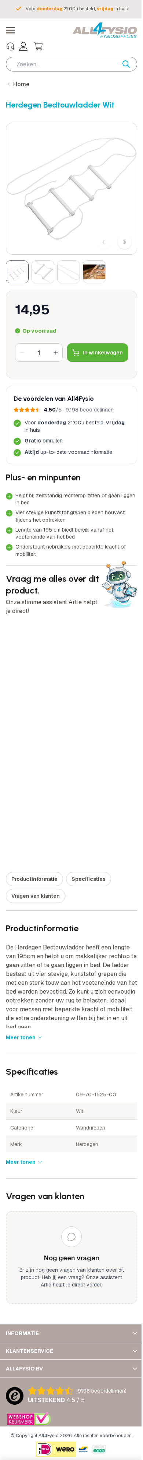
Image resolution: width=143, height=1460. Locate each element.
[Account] (23, 46)
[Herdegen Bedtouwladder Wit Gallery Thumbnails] (56, 266)
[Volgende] (119, 236)
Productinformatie (34, 873)
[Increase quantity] (55, 347)
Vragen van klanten (35, 890)
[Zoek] (124, 64)
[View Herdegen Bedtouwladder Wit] (17, 266)
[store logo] (99, 30)
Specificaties (89, 873)
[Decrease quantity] (22, 347)
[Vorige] (98, 236)
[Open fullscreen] (68, 186)
